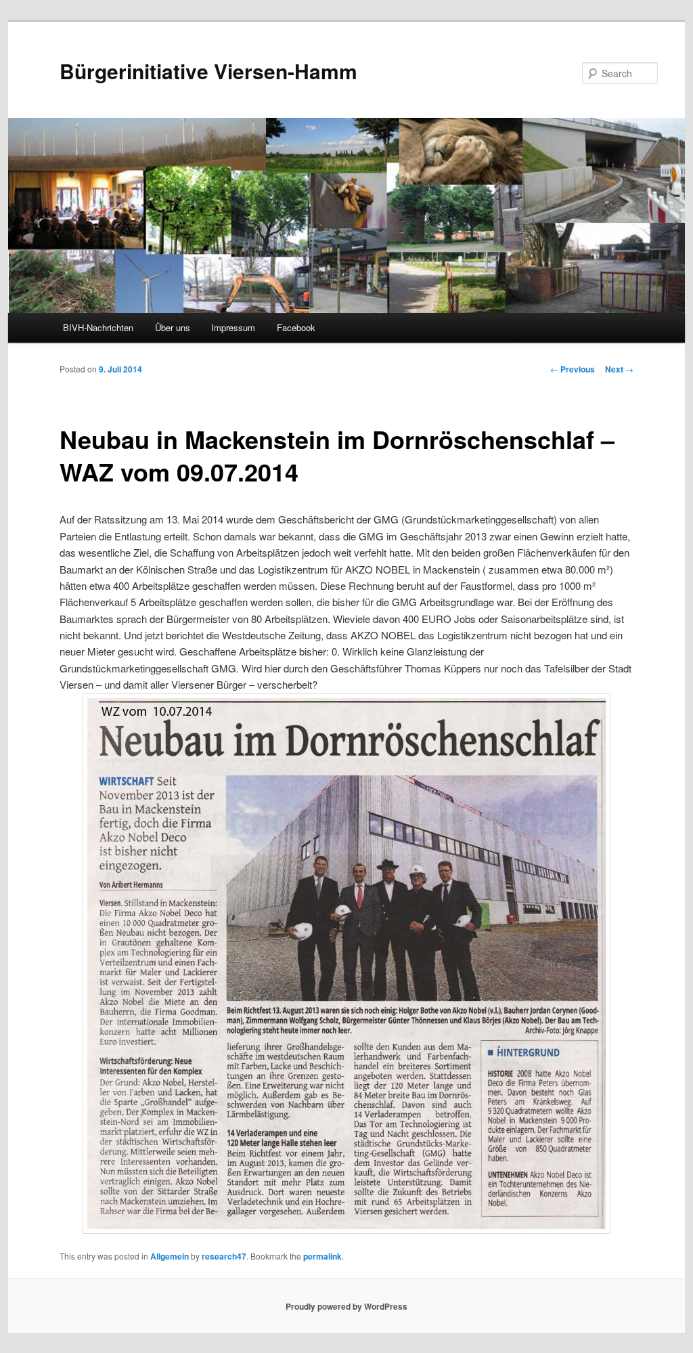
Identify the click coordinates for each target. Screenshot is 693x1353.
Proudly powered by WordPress (346, 1306)
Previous (572, 369)
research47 (224, 1256)
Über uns (172, 327)
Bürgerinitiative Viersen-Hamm (208, 70)
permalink (322, 1256)
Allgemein (169, 1256)
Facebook (296, 327)
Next (619, 369)
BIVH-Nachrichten (98, 327)
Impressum (233, 327)
